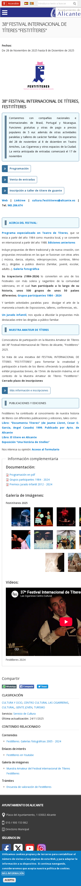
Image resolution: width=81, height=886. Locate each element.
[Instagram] (41, 848)
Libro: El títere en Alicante (19, 437)
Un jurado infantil (14, 315)
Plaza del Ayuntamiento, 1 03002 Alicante (31, 815)
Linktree (19, 200)
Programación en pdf (22, 474)
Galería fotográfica (26, 269)
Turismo (39, 707)
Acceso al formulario (45, 449)
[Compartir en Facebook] (26, 686)
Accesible (13, 3)
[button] (12, 12)
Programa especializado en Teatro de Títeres (35, 233)
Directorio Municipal (17, 829)
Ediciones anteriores (61, 242)
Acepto (9, 880)
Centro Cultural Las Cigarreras (46, 702)
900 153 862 (20, 822)
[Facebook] (6, 848)
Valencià (32, 3)
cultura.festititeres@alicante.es (53, 200)
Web (5, 200)
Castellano (26, 3)
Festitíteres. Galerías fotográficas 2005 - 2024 (34, 741)
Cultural (8, 707)
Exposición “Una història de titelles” (26, 442)
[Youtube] (29, 848)
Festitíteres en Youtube (20, 755)
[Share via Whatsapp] (9, 686)
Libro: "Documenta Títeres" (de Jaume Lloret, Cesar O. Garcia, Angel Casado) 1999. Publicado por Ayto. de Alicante (40, 427)
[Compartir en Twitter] (42, 686)
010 (8, 822)
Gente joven (24, 707)
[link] (65, 14)
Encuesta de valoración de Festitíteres (29, 787)
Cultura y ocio (12, 702)
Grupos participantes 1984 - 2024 (30, 479)
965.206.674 (15, 205)
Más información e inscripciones (29, 390)
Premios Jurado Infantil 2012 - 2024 (31, 484)
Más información (13, 873)
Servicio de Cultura (24, 713)
